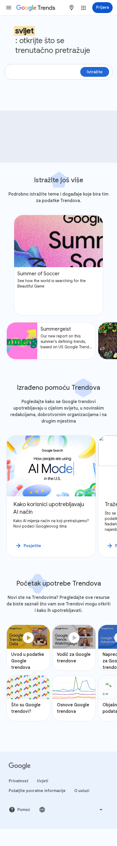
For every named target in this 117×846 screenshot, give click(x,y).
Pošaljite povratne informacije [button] (37, 790)
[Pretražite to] (106, 119)
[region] (58, 496)
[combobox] (71, 7)
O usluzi (81, 790)
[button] (8, 7)
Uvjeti (42, 780)
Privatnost (18, 780)
